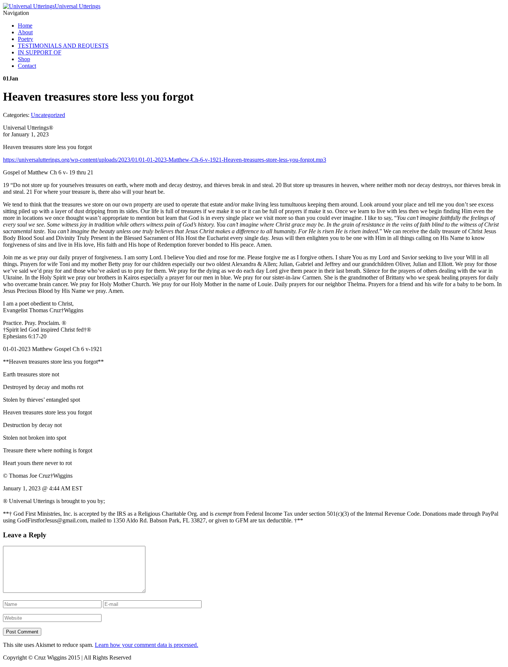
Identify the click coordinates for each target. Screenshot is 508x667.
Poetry (25, 39)
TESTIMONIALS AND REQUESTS (63, 45)
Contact (27, 66)
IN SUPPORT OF (39, 52)
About (25, 32)
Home (25, 25)
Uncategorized (48, 115)
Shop (24, 59)
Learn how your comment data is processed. (146, 645)
